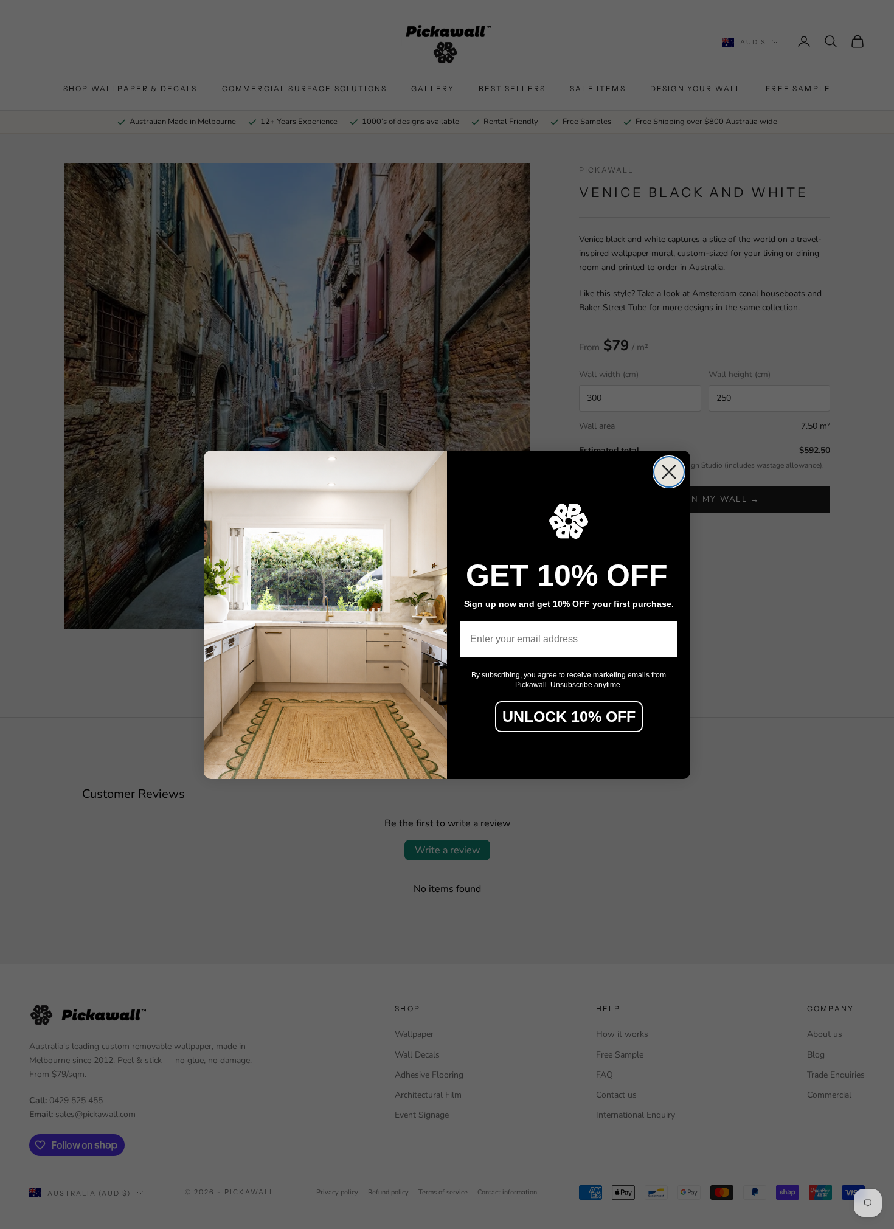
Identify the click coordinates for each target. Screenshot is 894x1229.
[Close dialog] (669, 472)
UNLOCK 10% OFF (569, 716)
